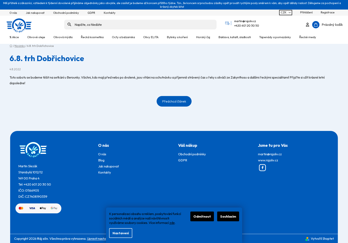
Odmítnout (202, 216)
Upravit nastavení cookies (105, 239)
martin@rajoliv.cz (245, 21)
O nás (13, 13)
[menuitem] (14, 37)
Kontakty (109, 13)
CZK (284, 12)
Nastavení (121, 233)
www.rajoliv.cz (268, 160)
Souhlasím (228, 216)
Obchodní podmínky (66, 13)
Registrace (328, 12)
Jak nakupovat (35, 13)
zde (172, 223)
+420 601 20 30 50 (246, 25)
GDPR (91, 13)
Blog (101, 160)
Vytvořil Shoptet (322, 239)
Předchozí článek (174, 101)
